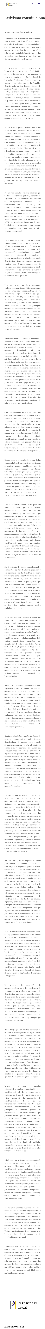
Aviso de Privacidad (14, 1326)
